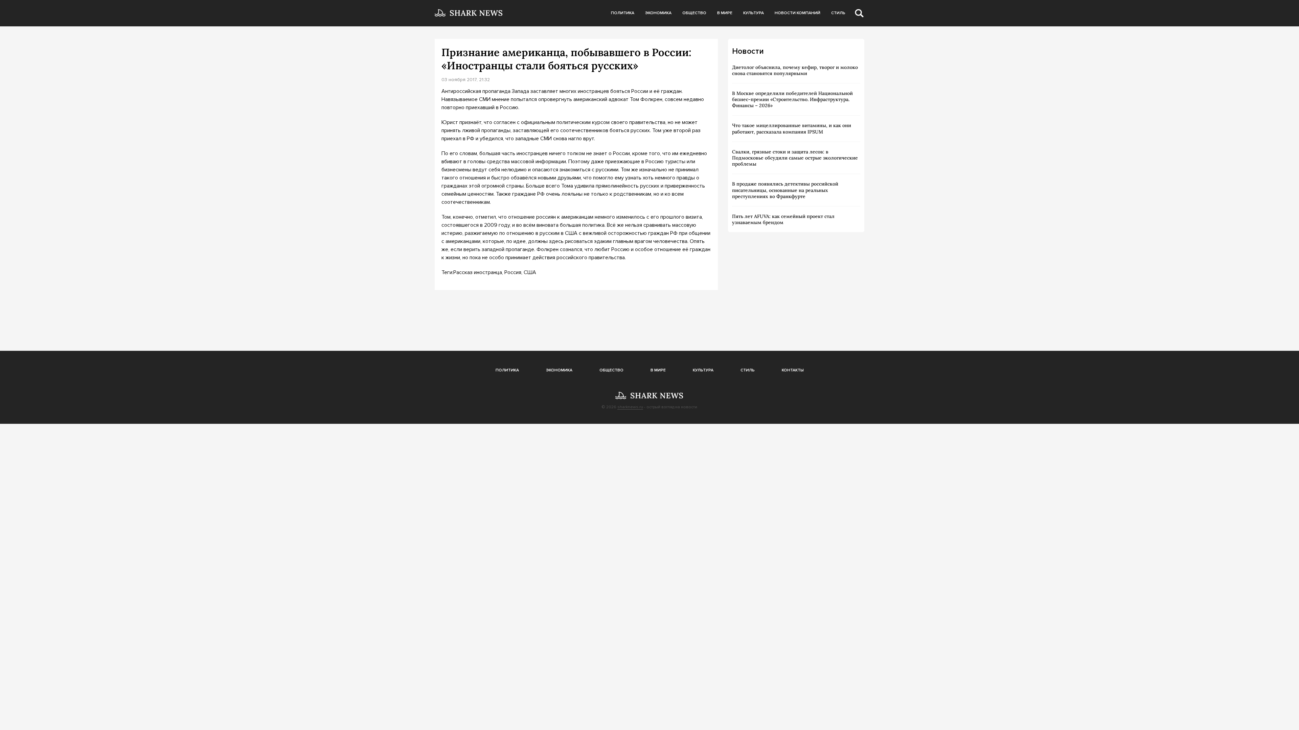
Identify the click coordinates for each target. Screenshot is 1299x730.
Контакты (793, 370)
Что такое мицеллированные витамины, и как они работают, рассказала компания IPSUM (791, 128)
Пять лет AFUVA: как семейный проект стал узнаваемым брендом (783, 219)
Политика (622, 13)
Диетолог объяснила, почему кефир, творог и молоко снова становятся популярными (795, 70)
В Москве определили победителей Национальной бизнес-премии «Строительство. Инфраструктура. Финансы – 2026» (792, 99)
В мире (724, 13)
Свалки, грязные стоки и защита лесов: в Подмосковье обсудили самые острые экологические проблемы (795, 158)
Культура (753, 13)
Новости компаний (797, 13)
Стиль (838, 13)
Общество (694, 13)
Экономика (658, 13)
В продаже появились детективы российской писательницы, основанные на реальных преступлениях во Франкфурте (785, 190)
